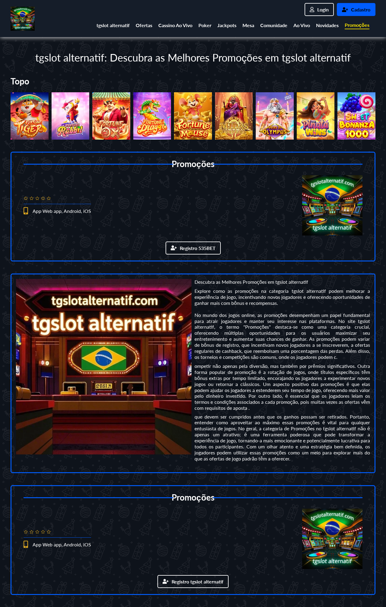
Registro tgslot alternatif (197, 581)
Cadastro (360, 9)
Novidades (327, 25)
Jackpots (226, 25)
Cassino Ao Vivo (175, 25)
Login (323, 9)
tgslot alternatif (113, 25)
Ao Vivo (301, 25)
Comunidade (273, 25)
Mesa (248, 25)
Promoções (357, 25)
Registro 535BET (198, 248)
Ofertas (144, 25)
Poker (204, 25)
